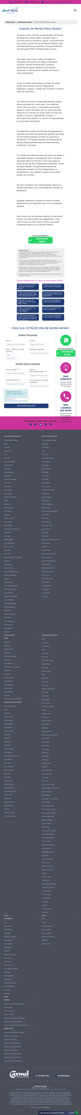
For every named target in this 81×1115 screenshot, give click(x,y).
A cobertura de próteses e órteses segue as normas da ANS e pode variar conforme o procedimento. (27, 318)
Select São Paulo (9, 614)
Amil (5, 454)
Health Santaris (9, 518)
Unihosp (7, 632)
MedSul (44, 767)
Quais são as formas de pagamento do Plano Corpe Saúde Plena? (27, 301)
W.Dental (7, 993)
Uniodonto (7, 990)
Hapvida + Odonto (10, 937)
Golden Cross (46, 713)
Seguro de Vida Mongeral (12, 1043)
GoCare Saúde (9, 508)
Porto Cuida (8, 1007)
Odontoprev (8, 961)
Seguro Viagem (9, 1014)
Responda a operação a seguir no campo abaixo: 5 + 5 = (15, 394)
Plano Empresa (47, 933)
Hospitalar (7, 745)
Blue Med (7, 476)
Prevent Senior (9, 568)
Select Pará (7, 610)
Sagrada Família (47, 820)
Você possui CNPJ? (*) (13, 380)
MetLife (6, 951)
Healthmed (7, 742)
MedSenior (7, 670)
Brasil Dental (8, 929)
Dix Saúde (7, 486)
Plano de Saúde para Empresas (14, 1004)
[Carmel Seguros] (19, 1074)
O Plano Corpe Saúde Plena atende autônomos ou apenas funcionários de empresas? (28, 294)
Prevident (7, 972)
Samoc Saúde (8, 582)
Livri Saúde (7, 532)
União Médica (8, 805)
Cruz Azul (7, 483)
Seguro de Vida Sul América (13, 1021)
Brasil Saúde (8, 727)
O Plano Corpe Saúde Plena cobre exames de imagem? (52, 316)
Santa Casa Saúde (10, 589)
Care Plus (45, 685)
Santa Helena (8, 593)
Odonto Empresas (10, 954)
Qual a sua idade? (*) (13, 369)
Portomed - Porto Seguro (50, 799)
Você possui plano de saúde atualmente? (38, 381)
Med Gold (7, 763)
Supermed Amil (9, 802)
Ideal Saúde (8, 752)
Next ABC (7, 550)
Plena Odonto (8, 965)
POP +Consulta (9, 1011)
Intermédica (8, 525)
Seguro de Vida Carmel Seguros (14, 1018)
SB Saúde (45, 855)
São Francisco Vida (10, 791)
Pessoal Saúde (9, 784)
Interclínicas (8, 522)
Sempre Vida (8, 795)
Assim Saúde (8, 465)
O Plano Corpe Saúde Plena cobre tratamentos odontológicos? (27, 309)
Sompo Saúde (46, 877)
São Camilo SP (8, 788)
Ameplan (7, 447)
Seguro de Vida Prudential (12, 1057)
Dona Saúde (8, 490)
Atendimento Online (58, 1113)
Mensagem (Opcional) (36, 349)
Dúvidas (44, 940)
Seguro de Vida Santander (12, 1046)
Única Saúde (8, 628)
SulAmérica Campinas (49, 884)
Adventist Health (9, 706)
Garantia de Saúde (10, 497)
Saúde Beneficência (10, 596)
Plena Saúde (8, 564)
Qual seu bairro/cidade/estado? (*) (37, 370)
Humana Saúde (9, 749)
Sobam (44, 873)
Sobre (44, 922)
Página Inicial (10, 22)
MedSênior (45, 756)
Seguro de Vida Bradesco (12, 1054)
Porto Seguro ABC (48, 806)
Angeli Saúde (8, 720)
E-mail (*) (32, 341)
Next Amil (7, 554)
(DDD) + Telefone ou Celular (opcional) (15, 350)
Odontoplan (8, 958)
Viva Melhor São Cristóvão (12, 699)
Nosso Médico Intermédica (13, 557)
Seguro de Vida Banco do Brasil (14, 1032)
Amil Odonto (8, 926)
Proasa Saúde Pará (10, 575)
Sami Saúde (46, 827)
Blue (43, 674)
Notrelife (7, 561)
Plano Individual (47, 926)
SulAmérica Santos (48, 887)
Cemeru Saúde (9, 731)
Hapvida (6, 515)
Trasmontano (8, 625)
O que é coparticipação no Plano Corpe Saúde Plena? (52, 301)
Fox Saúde (7, 734)
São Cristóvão (8, 600)
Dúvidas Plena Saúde (25, 22)
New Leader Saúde (48, 784)
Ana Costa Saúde (9, 461)
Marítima (45, 752)
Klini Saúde (45, 745)
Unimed (6, 809)
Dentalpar (7, 933)
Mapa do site (46, 944)
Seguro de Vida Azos (11, 1050)
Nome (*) (9, 341)
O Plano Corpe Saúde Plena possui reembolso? (52, 308)
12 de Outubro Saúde (11, 440)
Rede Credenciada (48, 937)
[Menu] (75, 10)
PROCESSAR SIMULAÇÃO (26, 406)
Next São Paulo (9, 543)
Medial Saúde (8, 539)
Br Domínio (46, 1107)
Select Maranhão (9, 607)
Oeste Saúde (8, 780)
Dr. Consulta (8, 493)
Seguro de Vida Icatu (11, 1036)
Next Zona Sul (8, 546)
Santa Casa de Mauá (11, 586)
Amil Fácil (7, 458)
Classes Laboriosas (10, 479)
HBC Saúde (7, 511)
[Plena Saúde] (10, 11)
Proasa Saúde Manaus (11, 571)
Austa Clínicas (8, 724)
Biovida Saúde (8, 472)
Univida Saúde (46, 908)
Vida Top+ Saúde (9, 816)
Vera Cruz (45, 912)
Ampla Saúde (8, 717)
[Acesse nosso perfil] (30, 424)
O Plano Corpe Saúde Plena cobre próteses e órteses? (52, 285)
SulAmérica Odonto (10, 983)
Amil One (45, 657)
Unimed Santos (9, 812)
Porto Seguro (46, 802)
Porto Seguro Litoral (48, 809)
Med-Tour (7, 536)
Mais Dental (8, 947)
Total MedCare (9, 621)
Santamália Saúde (48, 838)
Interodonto (8, 940)
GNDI (5, 500)
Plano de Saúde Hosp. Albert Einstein (16, 1025)
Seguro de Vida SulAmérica (13, 1061)
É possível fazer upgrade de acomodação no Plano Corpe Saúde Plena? (52, 294)
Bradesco (45, 681)
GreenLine (7, 504)
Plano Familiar (46, 929)
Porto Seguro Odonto (11, 969)
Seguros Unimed (47, 870)
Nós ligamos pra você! (66, 408)
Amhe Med (7, 451)
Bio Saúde (7, 468)
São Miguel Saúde (10, 603)
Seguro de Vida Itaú (10, 1039)
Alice (5, 444)
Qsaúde (6, 578)
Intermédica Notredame (12, 529)
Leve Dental (8, 944)
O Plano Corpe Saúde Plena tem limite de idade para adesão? (27, 286)
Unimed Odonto (9, 986)
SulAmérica (7, 617)
